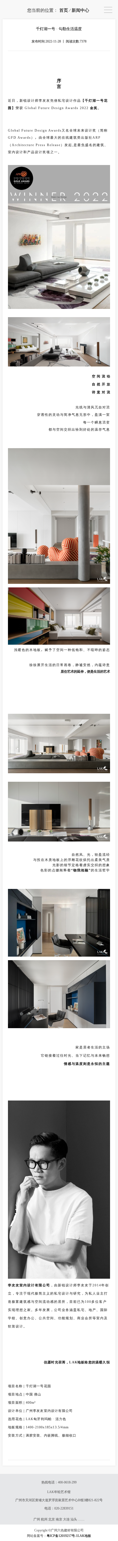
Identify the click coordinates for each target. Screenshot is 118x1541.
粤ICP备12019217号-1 (62, 1535)
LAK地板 (84, 1535)
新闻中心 (80, 10)
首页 (63, 10)
